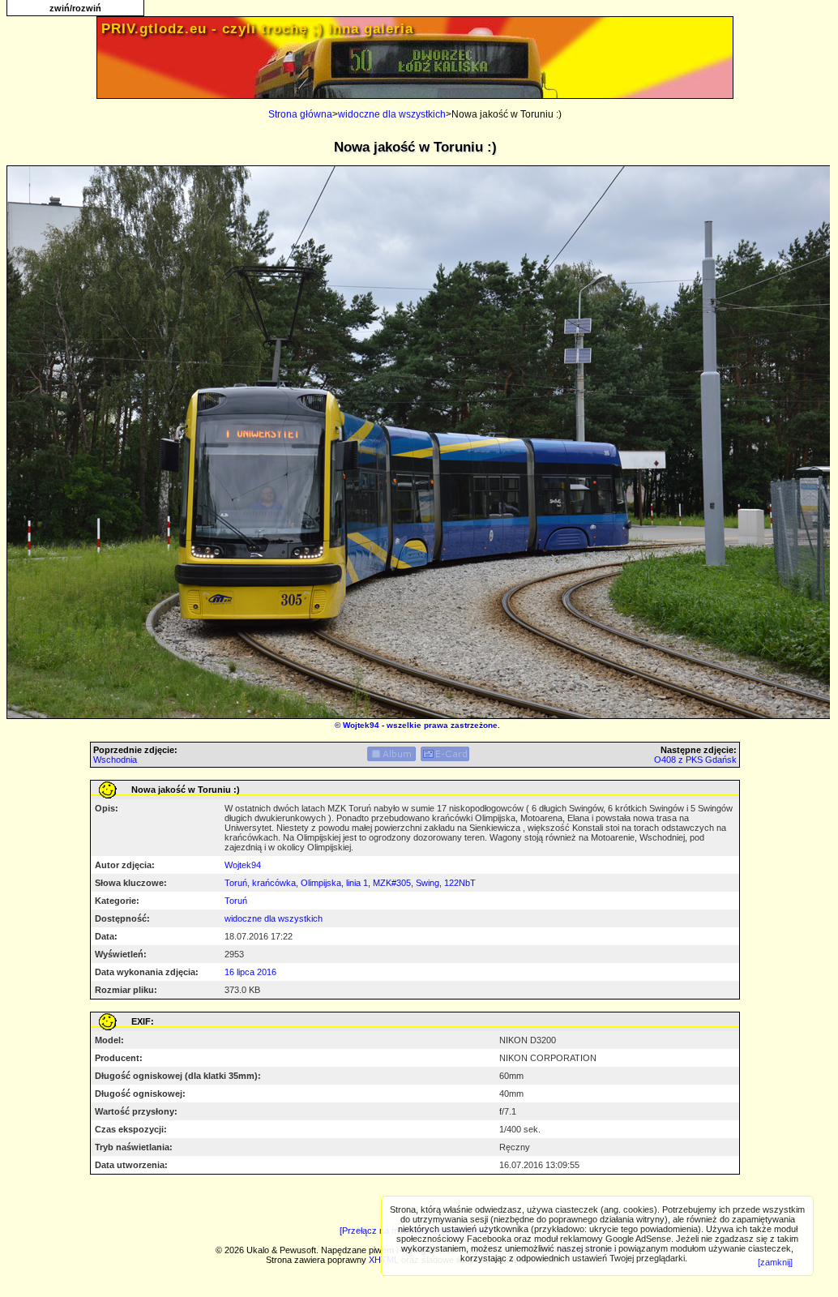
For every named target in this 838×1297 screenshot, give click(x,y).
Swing (427, 883)
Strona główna (300, 114)
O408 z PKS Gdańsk (695, 759)
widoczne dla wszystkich (392, 114)
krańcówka (274, 883)
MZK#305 (392, 883)
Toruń (235, 883)
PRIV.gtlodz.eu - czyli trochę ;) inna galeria (257, 28)
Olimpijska (321, 883)
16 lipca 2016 (250, 972)
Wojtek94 (361, 725)
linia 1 (357, 883)
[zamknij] (775, 1262)
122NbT (460, 883)
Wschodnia (115, 759)
